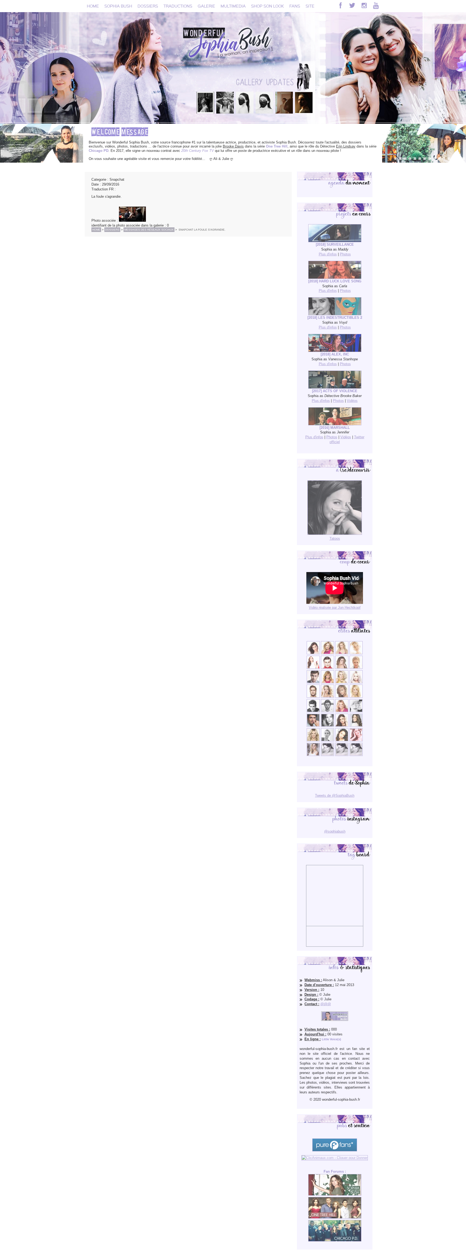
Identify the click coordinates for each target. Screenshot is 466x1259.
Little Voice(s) (331, 1039)
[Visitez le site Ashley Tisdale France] (356, 696)
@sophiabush (334, 831)
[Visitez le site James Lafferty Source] (313, 726)
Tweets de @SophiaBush (334, 795)
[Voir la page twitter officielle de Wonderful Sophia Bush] (352, 5)
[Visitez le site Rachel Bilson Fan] (356, 740)
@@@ (325, 1004)
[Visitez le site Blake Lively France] (327, 726)
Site (310, 6)
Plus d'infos (328, 254)
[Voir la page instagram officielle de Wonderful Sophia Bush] (364, 5)
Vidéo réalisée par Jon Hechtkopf (335, 607)
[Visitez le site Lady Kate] (327, 740)
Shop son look (267, 6)
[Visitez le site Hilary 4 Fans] (341, 653)
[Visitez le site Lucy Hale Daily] (341, 726)
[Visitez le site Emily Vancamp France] (327, 682)
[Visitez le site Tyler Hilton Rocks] (313, 711)
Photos (345, 254)
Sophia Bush (118, 6)
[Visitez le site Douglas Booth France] (327, 668)
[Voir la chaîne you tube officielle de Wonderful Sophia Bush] (376, 5)
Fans (294, 6)
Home (93, 6)
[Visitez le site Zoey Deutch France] (313, 668)
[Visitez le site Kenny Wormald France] (313, 682)
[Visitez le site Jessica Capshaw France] (356, 668)
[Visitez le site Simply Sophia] (341, 668)
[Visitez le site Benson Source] (327, 653)
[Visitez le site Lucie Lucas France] (356, 726)
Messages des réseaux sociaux (149, 229)
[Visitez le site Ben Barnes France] (327, 711)
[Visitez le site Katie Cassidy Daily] (356, 711)
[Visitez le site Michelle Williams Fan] (356, 653)
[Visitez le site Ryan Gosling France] (313, 696)
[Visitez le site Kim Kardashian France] (313, 653)
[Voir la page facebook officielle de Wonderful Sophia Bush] (340, 5)
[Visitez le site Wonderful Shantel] (341, 696)
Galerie (206, 6)
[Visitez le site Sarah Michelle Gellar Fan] (341, 711)
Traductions (177, 6)
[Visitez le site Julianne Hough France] (341, 682)
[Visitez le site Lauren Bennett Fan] (356, 682)
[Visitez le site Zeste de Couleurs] (313, 755)
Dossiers (148, 6)
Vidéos (352, 401)
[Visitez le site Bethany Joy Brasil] (327, 696)
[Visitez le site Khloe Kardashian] (313, 740)
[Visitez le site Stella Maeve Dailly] (341, 740)
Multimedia (233, 6)
